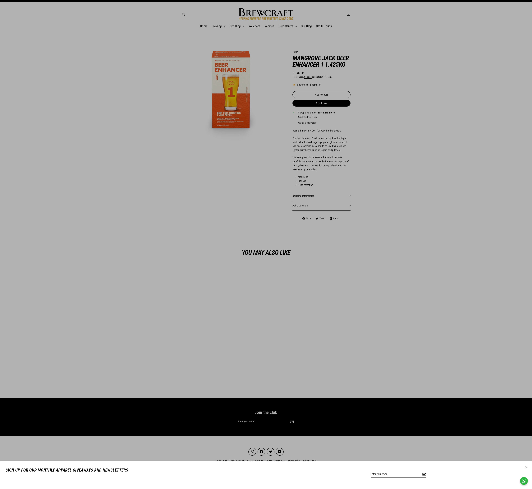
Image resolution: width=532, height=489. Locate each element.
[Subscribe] (424, 474)
